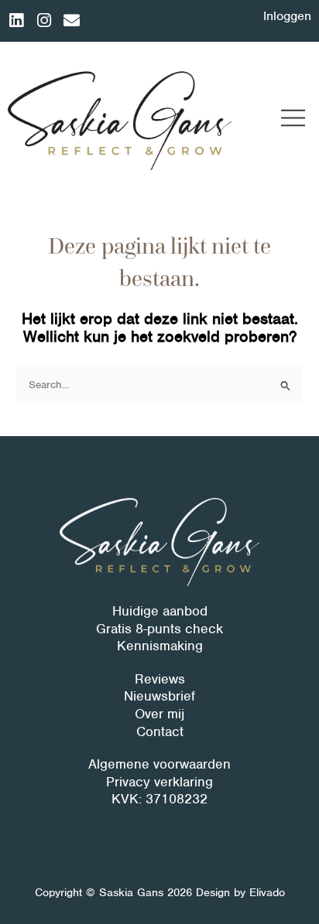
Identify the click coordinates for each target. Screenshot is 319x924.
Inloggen (287, 16)
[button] (294, 120)
